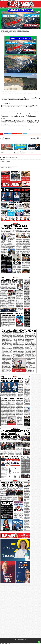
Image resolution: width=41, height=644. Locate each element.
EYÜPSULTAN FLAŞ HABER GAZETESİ (20, 639)
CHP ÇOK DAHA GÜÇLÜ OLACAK (6, 151)
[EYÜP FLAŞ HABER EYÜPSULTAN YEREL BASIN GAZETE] (20, 4)
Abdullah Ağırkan (12, 7)
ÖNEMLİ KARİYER (31, 151)
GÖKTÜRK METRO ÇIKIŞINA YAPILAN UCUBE (7, 167)
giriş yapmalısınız (15, 157)
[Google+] (20, 640)
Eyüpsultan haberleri (7, 7)
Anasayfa (1, 7)
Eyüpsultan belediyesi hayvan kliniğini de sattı (34, 138)
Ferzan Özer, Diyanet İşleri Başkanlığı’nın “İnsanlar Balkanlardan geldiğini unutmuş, (7, 138)
